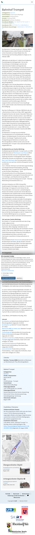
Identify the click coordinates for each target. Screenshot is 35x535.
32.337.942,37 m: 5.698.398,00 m (20, 25)
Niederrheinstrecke (16, 240)
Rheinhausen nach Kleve (20, 153)
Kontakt (8, 494)
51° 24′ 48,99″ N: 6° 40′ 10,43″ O (21, 22)
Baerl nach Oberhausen (8, 160)
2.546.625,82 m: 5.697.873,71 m (17, 27)
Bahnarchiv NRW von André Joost (11, 328)
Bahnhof (12, 13)
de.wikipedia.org (6, 321)
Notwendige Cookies (8, 273)
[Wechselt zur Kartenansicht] (17, 447)
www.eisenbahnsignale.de (9, 343)
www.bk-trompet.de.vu (8, 338)
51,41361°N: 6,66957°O (8, 23)
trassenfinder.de (6, 332)
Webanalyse (6, 275)
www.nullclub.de (6, 349)
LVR (16, 501)
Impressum (16, 494)
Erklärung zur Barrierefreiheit (16, 496)
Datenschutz (25, 494)
